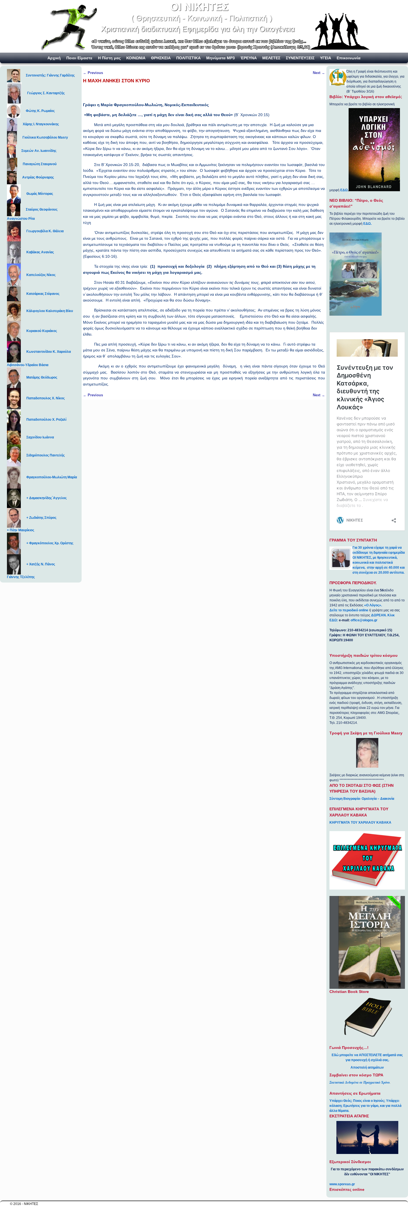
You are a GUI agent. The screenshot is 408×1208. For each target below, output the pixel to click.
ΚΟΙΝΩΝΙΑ (135, 58)
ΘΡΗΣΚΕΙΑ (161, 58)
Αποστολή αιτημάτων (367, 1067)
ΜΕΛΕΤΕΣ (271, 58)
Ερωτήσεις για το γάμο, (361, 1106)
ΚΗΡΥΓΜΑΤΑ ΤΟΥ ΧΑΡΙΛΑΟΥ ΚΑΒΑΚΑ (360, 822)
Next (319, 73)
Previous (93, 73)
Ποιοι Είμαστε (79, 58)
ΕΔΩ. (367, 224)
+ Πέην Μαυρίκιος (20, 530)
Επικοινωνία (349, 58)
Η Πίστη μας (109, 58)
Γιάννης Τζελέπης (21, 577)
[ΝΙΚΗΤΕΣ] (204, 26)
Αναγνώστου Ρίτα (21, 219)
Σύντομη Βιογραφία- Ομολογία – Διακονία (361, 799)
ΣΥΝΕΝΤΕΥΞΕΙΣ (300, 58)
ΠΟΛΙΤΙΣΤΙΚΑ (188, 58)
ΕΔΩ (344, 190)
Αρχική (54, 58)
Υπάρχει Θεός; (340, 1101)
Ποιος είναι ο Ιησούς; (369, 1101)
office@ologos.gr (364, 620)
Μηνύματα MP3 (220, 58)
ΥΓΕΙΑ (325, 58)
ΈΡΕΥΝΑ (248, 58)
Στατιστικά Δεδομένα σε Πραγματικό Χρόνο (359, 1082)
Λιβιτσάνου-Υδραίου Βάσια (27, 365)
